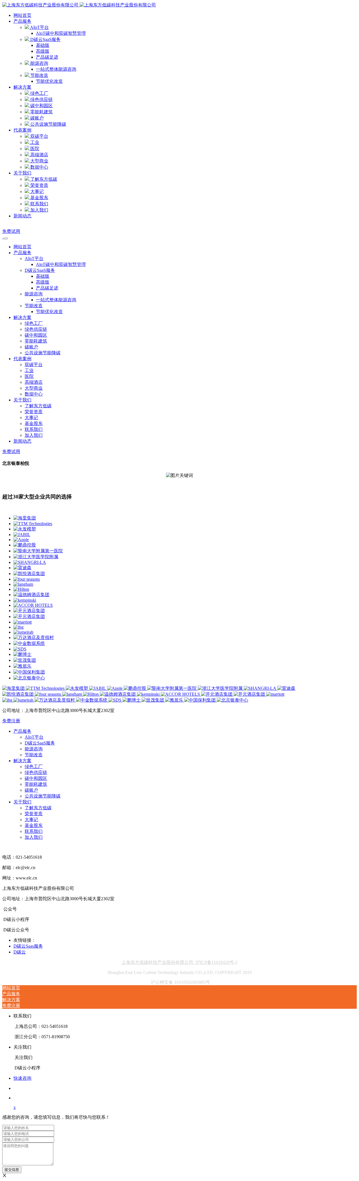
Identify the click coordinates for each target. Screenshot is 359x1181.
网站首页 (22, 15)
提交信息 (11, 1170)
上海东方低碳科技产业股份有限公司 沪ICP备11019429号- (178, 962)
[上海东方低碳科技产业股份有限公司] (79, 5)
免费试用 (11, 231)
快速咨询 (22, 1078)
